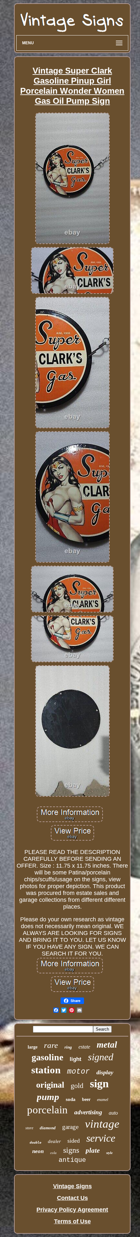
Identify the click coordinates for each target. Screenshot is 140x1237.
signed (100, 1056)
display (104, 1072)
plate (93, 1150)
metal (107, 1045)
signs (71, 1150)
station (46, 1070)
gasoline (47, 1057)
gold (77, 1085)
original (50, 1085)
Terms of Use (72, 1221)
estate (84, 1047)
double (35, 1142)
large (32, 1047)
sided (73, 1140)
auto (113, 1113)
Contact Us (72, 1198)
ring (68, 1047)
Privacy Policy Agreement (72, 1209)
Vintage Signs (72, 1186)
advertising (88, 1112)
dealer (54, 1141)
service (100, 1138)
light (75, 1059)
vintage (102, 1124)
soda (71, 1099)
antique (72, 1160)
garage (70, 1126)
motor (78, 1071)
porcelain (47, 1110)
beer (86, 1099)
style (109, 1153)
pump (48, 1097)
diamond (48, 1127)
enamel (102, 1099)
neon (38, 1151)
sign (99, 1084)
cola (53, 1153)
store (29, 1128)
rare (51, 1045)
